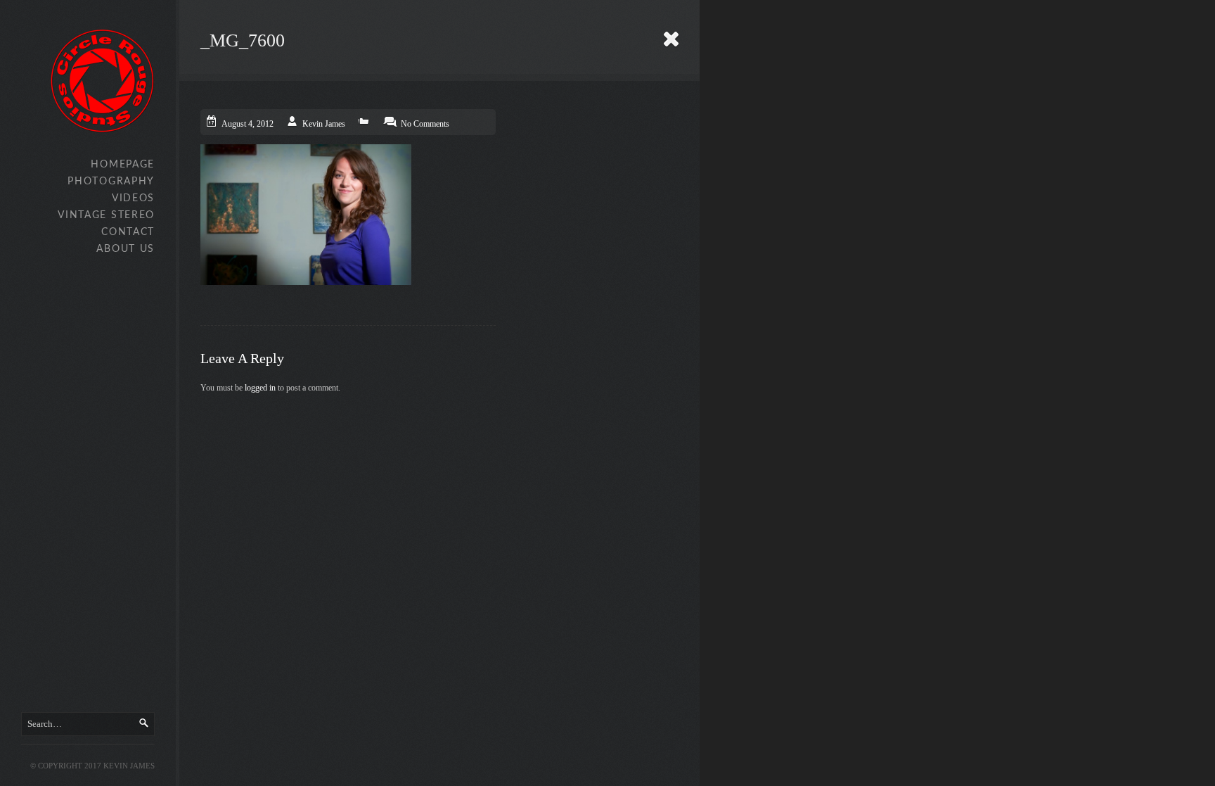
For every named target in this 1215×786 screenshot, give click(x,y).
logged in (260, 388)
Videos (133, 198)
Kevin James (323, 124)
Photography (111, 181)
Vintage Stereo (106, 215)
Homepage (123, 165)
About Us (125, 249)
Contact (128, 232)
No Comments (425, 124)
